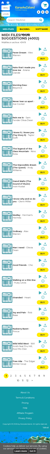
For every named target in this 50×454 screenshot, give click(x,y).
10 (18, 380)
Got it (33, 451)
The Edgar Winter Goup (24, 362)
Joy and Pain (19, 312)
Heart (27, 297)
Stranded (17, 297)
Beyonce (17, 87)
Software (42, 29)
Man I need (18, 247)
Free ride (17, 361)
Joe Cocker (19, 104)
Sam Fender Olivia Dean (23, 119)
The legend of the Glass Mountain (22, 150)
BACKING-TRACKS (25, 30)
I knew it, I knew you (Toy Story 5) (23, 133)
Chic (30, 265)
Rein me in (18, 117)
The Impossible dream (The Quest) (24, 166)
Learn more (21, 451)
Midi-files (8, 29)
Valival (46, 427)
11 (22, 380)
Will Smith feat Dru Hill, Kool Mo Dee (24, 346)
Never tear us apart (23, 101)
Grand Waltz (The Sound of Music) (22, 182)
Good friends (20, 265)
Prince (16, 331)
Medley (16, 215)
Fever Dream (19, 52)
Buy (42, 58)
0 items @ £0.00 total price (43, 12)
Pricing (25, 403)
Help (25, 408)
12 (27, 380)
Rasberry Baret (20, 329)
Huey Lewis (20, 282)
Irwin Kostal (19, 186)
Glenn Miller (24, 201)
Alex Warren (20, 232)
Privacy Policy (25, 418)
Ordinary (17, 231)
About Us (25, 392)
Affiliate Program (25, 413)
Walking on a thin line (24, 280)
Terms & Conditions (25, 397)
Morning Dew (20, 85)
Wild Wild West (21, 343)
